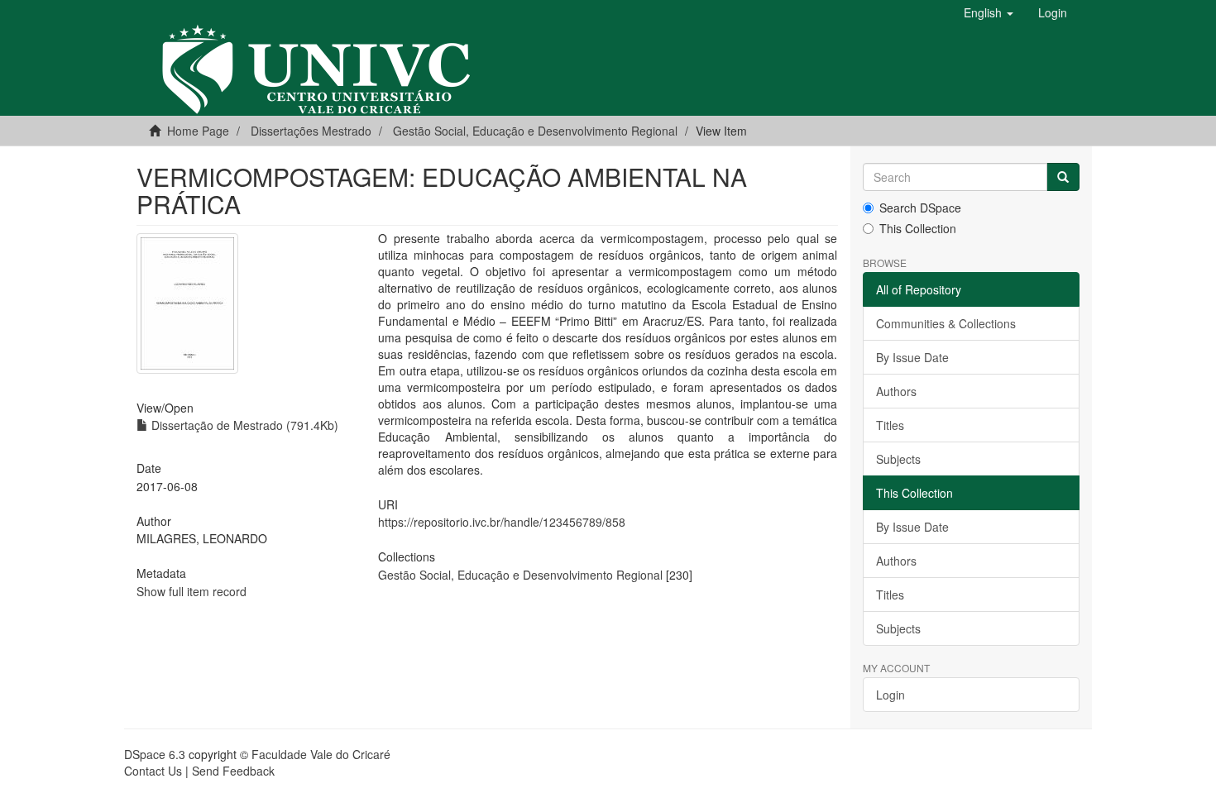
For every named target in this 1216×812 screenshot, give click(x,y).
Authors (896, 391)
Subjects (898, 459)
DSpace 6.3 (154, 754)
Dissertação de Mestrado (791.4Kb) (243, 425)
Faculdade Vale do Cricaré (320, 754)
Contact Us (153, 770)
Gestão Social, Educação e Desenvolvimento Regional (535, 130)
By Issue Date (912, 357)
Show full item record (191, 591)
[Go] (1063, 177)
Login (890, 694)
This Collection (917, 228)
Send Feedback (233, 770)
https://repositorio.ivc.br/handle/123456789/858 (501, 521)
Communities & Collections (946, 323)
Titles (890, 425)
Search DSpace (920, 207)
